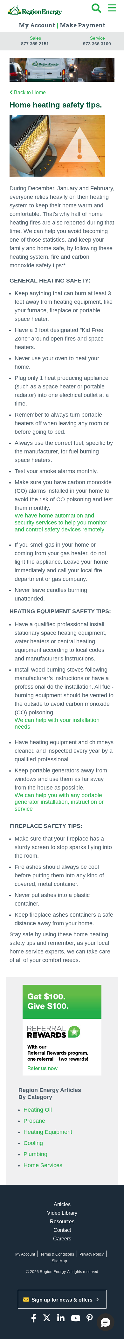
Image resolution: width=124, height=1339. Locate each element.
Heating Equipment (48, 1132)
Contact (62, 1230)
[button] (105, 1322)
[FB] (33, 1318)
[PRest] (89, 1318)
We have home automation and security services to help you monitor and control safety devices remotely (61, 522)
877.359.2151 (35, 43)
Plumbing (35, 1154)
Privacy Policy (91, 1254)
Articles (62, 1204)
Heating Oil (38, 1110)
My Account (37, 25)
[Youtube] (75, 1318)
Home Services (43, 1165)
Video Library (62, 1213)
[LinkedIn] (61, 1318)
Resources (62, 1221)
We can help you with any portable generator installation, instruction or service (59, 802)
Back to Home (30, 92)
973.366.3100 (97, 43)
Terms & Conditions (57, 1254)
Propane (34, 1121)
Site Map (59, 1261)
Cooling (33, 1143)
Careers (62, 1238)
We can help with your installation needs (57, 723)
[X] (47, 1318)
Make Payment (82, 25)
